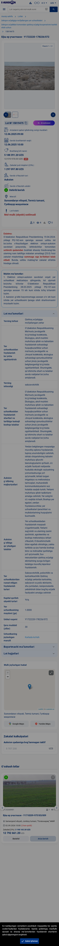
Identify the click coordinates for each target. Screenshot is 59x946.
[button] (29, 941)
